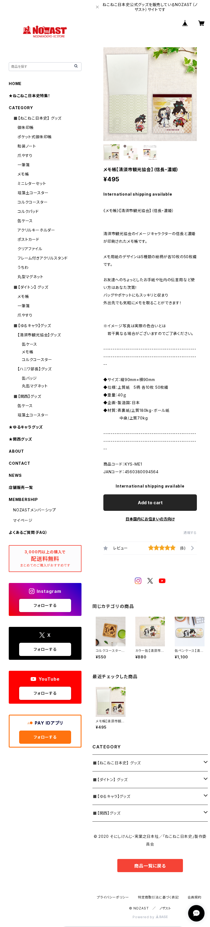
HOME (15, 83)
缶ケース (25, 220)
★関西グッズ (20, 439)
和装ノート (27, 146)
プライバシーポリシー (113, 897)
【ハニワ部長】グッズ (35, 369)
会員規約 (195, 897)
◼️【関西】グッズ (106, 813)
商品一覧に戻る (150, 866)
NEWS (15, 475)
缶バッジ (29, 378)
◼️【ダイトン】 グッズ (110, 779)
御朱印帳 (26, 127)
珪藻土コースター (33, 192)
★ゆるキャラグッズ (26, 427)
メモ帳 (23, 174)
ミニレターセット (32, 183)
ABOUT (16, 451)
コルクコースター (33, 202)
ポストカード (28, 239)
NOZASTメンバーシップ (34, 510)
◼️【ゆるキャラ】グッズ (111, 796)
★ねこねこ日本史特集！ (29, 95)
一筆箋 (24, 164)
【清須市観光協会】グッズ (39, 335)
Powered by (144, 917)
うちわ (23, 267)
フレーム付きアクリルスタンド (43, 258)
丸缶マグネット (35, 386)
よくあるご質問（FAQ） (28, 532)
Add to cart (150, 502)
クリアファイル (30, 248)
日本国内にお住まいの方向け (150, 519)
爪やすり (25, 155)
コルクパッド (28, 211)
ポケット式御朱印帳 (35, 136)
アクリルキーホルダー (36, 230)
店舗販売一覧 (21, 487)
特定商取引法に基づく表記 (158, 897)
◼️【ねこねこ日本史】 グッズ (116, 762)
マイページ (23, 520)
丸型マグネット (30, 276)
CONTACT (19, 463)
